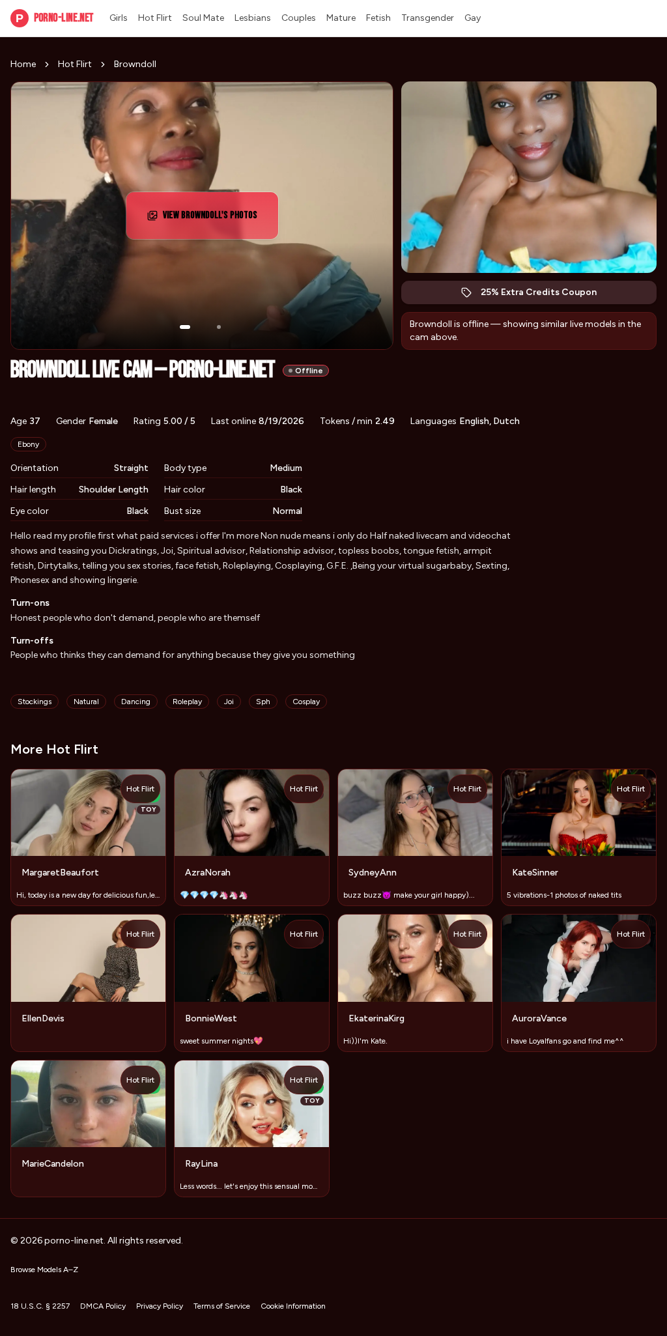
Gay (472, 17)
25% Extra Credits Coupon (545, 295)
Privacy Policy (159, 1306)
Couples (298, 17)
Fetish (378, 17)
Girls (118, 17)
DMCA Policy (103, 1306)
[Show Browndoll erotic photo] (185, 327)
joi (229, 701)
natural (86, 701)
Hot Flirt (155, 17)
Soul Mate (203, 17)
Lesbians (252, 17)
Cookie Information (293, 1306)
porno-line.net (55, 18)
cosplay (306, 701)
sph (263, 701)
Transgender (427, 17)
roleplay (187, 701)
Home (23, 64)
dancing (135, 701)
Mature (341, 17)
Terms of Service (221, 1306)
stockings (34, 701)
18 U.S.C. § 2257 (40, 1306)
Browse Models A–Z (44, 1269)
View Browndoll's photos (217, 219)
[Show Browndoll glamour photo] (219, 327)
